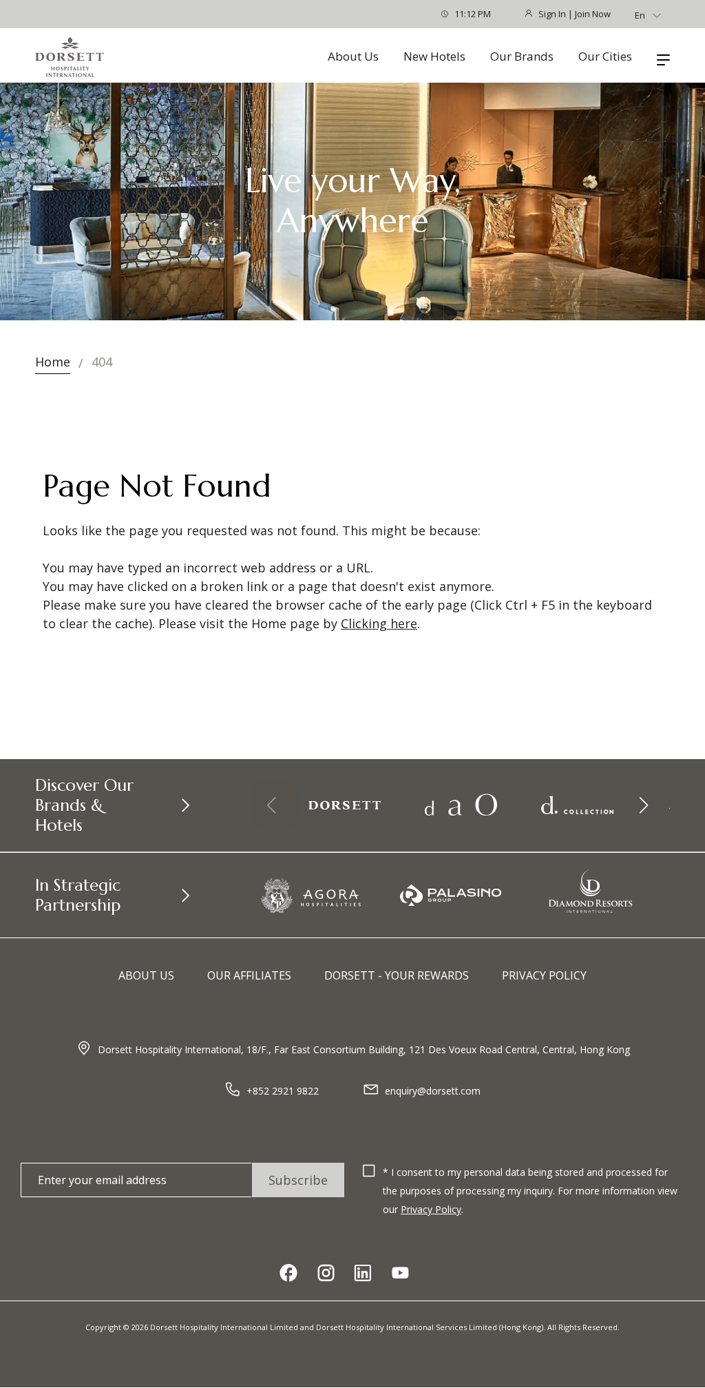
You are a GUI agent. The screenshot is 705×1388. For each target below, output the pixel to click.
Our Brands (522, 57)
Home (52, 361)
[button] (642, 805)
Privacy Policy (544, 975)
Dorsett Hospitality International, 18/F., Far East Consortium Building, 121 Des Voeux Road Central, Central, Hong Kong (364, 1049)
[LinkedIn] (362, 1274)
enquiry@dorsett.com (433, 1090)
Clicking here (379, 623)
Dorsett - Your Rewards (396, 975)
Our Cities (605, 57)
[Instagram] (325, 1274)
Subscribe (298, 1180)
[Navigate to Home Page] (69, 57)
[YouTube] (400, 1274)
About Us (353, 57)
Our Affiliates (249, 975)
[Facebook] (288, 1274)
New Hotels (434, 57)
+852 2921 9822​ (282, 1090)
